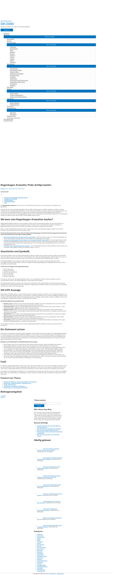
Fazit (5, 202)
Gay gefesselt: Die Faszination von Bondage (49, 428)
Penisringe (40, 562)
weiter (3, 397)
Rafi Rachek (13, 114)
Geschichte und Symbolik (10, 199)
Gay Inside (7, 23)
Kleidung (3, 188)
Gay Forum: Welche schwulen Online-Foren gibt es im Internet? (48, 449)
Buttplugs (12, 85)
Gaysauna (39, 552)
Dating (39, 539)
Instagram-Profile (42, 556)
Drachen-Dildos (14, 72)
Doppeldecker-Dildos (16, 70)
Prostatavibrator (41, 565)
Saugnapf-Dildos (14, 75)
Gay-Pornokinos (11, 42)
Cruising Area (41, 537)
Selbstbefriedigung (42, 566)
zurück (3, 395)
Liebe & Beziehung (42, 560)
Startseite (6, 33)
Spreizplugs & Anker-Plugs (17, 82)
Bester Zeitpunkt (14, 103)
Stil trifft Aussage (8, 200)
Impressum (53, 573)
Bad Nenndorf (14, 49)
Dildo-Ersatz (13, 79)
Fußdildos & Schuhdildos (17, 73)
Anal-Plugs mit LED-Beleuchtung (19, 80)
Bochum (12, 54)
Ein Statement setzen (9, 201)
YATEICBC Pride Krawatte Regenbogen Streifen (17, 246)
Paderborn (13, 62)
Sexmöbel (40, 568)
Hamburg (12, 55)
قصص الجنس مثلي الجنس (13, 118)
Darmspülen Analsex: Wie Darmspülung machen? (47, 509)
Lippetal (12, 59)
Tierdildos (13, 77)
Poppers (9, 89)
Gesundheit (10, 87)
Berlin (11, 50)
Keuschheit (40, 558)
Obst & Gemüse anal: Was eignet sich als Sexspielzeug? (49, 485)
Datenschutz (60, 573)
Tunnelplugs (13, 84)
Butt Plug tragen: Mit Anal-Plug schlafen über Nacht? (48, 467)
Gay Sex (9, 41)
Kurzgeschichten (8, 120)
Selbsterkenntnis (14, 105)
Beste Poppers (14, 93)
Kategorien (7, 34)
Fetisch (39, 543)
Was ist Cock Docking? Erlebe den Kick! (48, 430)
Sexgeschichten (11, 116)
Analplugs (39, 534)
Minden (12, 60)
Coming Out (10, 98)
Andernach (13, 47)
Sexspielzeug (10, 64)
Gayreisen (40, 550)
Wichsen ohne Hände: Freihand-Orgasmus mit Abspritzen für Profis (49, 476)
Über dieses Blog (8, 119)
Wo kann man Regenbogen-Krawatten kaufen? (16, 197)
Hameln (12, 57)
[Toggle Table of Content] (2, 195)
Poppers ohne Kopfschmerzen (18, 97)
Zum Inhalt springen (6, 21)
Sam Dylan (13, 112)
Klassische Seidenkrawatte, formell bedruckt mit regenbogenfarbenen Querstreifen (26, 240)
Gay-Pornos (10, 106)
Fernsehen (40, 541)
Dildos (39, 540)
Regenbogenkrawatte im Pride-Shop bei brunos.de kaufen (19, 237)
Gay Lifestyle (10, 39)
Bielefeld (12, 52)
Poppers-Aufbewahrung (16, 95)
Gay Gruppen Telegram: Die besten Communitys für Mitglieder (49, 458)
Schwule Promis (11, 108)
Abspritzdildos (14, 68)
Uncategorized (41, 571)
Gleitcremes (40, 555)
